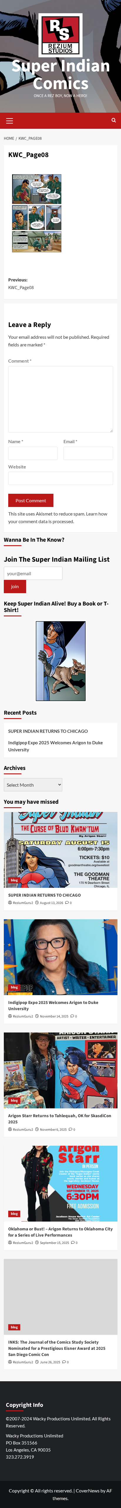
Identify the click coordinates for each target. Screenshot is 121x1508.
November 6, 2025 (53, 1129)
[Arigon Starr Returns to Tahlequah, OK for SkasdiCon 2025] (60, 1070)
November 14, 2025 (54, 1016)
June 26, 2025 (50, 1362)
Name (15, 441)
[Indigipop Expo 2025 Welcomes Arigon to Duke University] (60, 957)
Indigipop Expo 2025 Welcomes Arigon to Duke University (55, 746)
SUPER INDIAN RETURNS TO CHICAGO (48, 731)
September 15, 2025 (54, 1242)
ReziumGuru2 (23, 902)
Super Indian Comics (60, 75)
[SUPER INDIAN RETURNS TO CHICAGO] (60, 850)
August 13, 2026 (51, 902)
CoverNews (88, 1490)
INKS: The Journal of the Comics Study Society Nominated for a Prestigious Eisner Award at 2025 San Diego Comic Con (56, 1348)
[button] (10, 120)
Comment (19, 360)
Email (70, 441)
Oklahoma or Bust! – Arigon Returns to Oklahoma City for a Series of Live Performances (60, 1232)
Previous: (21, 284)
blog (14, 880)
